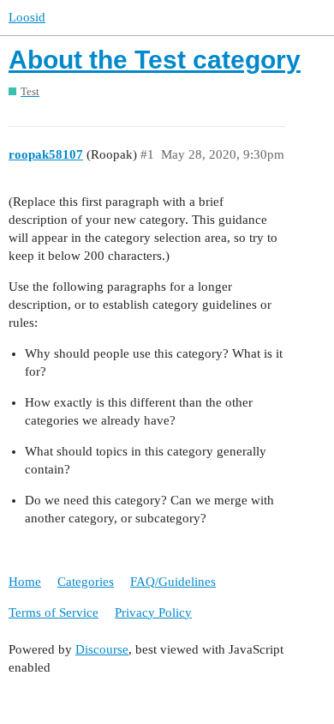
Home (25, 581)
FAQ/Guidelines (173, 581)
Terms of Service (53, 612)
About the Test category (155, 59)
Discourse (101, 649)
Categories (85, 581)
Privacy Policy (153, 612)
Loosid (27, 17)
